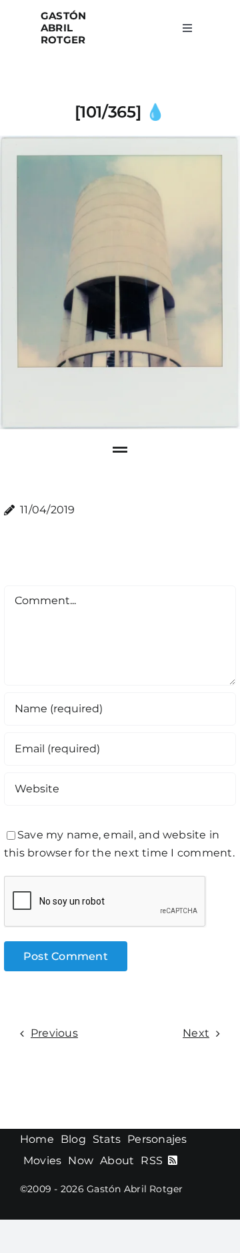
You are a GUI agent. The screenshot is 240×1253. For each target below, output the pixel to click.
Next (196, 1033)
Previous (54, 1033)
